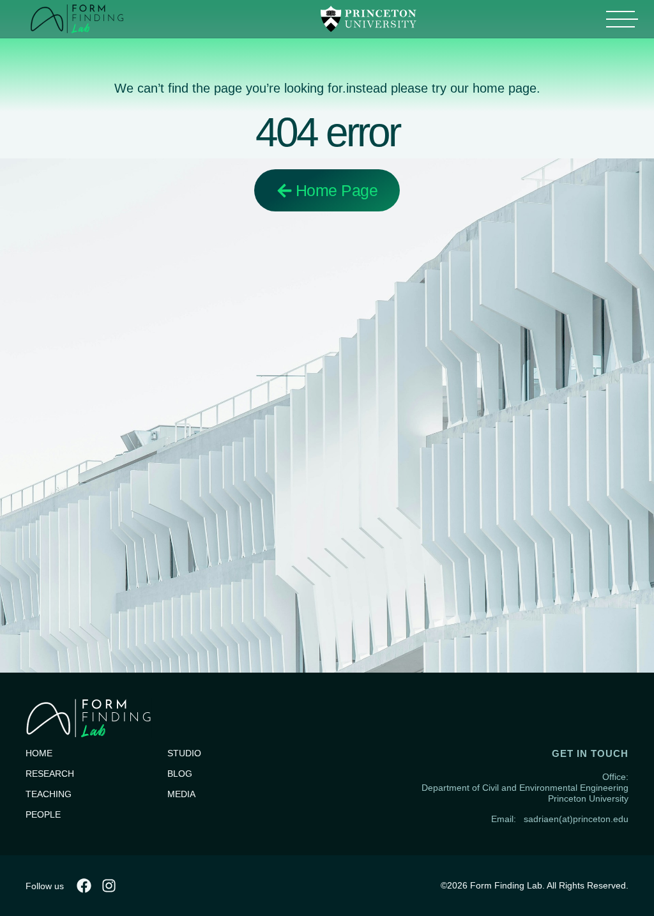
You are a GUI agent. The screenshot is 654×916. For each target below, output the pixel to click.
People (43, 814)
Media (181, 794)
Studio (184, 753)
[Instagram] (109, 885)
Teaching (49, 794)
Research (50, 773)
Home (39, 753)
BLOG (179, 773)
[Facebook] (84, 885)
